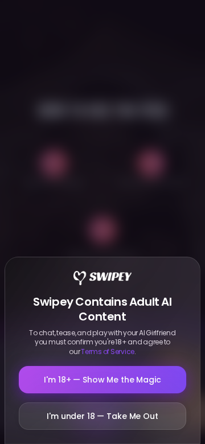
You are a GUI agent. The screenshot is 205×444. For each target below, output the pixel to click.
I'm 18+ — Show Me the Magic (102, 379)
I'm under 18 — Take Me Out (102, 416)
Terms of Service (107, 351)
